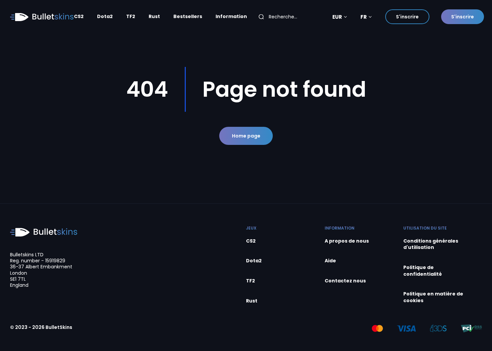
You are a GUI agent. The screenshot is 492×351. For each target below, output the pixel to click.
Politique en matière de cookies (433, 297)
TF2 (130, 16)
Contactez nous (345, 281)
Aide (330, 261)
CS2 (79, 16)
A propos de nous (347, 241)
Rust (154, 16)
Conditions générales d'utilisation (430, 244)
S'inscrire (407, 16)
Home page (246, 136)
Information (231, 16)
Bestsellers (187, 16)
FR (363, 16)
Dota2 (105, 16)
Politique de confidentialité (422, 270)
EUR (337, 16)
